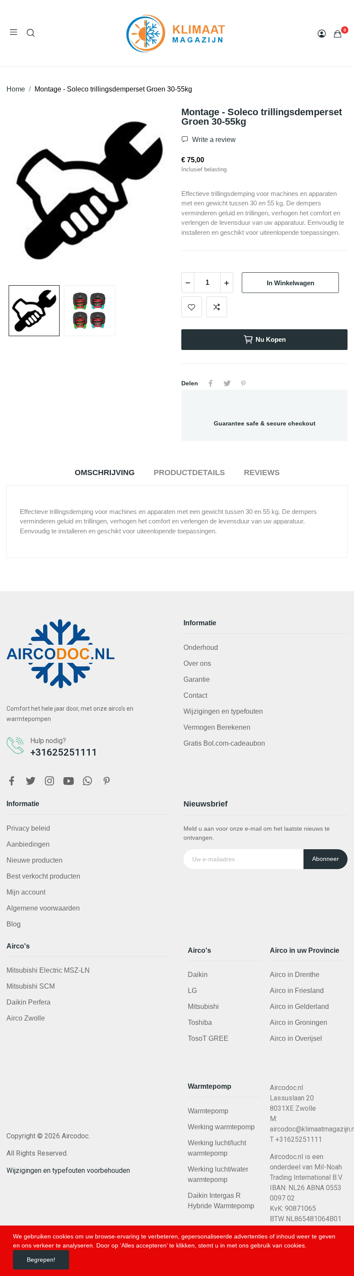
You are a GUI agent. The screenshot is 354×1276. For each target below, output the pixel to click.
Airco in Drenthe (294, 974)
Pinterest (243, 383)
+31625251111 (63, 752)
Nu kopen (271, 339)
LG (192, 990)
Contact (195, 695)
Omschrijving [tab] (105, 472)
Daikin (198, 974)
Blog (13, 924)
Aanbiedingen (28, 844)
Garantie (196, 679)
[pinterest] (106, 781)
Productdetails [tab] (189, 472)
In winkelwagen (290, 283)
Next (152, 192)
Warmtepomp (208, 1111)
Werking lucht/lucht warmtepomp (217, 1148)
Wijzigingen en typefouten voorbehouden (68, 1170)
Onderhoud (200, 647)
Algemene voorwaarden (43, 908)
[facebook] (11, 781)
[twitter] (30, 781)
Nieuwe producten (34, 860)
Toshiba (200, 1022)
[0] (337, 33)
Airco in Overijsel (296, 1038)
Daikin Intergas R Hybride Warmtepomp (221, 1201)
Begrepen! (41, 1259)
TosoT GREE (208, 1038)
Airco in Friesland (297, 990)
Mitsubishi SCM (30, 986)
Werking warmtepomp (221, 1127)
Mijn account (25, 892)
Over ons (197, 663)
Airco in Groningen (298, 1022)
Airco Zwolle (25, 1018)
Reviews (262, 472)
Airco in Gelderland (299, 1006)
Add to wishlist (191, 306)
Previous (26, 192)
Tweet (227, 383)
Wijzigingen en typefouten (223, 711)
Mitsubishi (203, 1006)
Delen (210, 383)
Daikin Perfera (28, 1002)
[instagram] (49, 781)
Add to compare (216, 306)
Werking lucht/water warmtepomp (218, 1174)
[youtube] (68, 781)
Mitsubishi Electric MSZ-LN (48, 970)
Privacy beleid (28, 828)
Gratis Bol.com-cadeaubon (224, 743)
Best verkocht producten (43, 876)
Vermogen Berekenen (216, 727)
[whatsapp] (87, 781)
